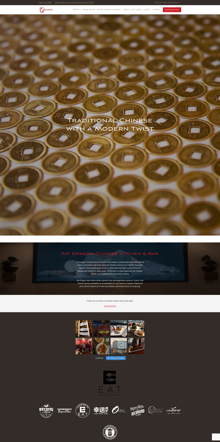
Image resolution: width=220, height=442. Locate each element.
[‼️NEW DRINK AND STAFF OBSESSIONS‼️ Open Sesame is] (119, 328)
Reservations (172, 10)
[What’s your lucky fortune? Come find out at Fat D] (84, 328)
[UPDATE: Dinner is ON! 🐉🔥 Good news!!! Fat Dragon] (101, 328)
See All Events (110, 306)
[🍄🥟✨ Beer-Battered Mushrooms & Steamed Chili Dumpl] (101, 346)
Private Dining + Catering (109, 9)
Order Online (89, 9)
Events (126, 9)
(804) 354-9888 (45, 2)
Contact (157, 9)
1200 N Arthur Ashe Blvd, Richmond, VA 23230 (74, 2)
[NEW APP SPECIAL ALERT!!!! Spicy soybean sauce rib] (136, 346)
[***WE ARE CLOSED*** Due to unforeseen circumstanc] (119, 346)
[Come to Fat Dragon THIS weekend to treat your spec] (136, 328)
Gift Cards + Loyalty (141, 9)
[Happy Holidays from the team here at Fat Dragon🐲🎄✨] (84, 346)
